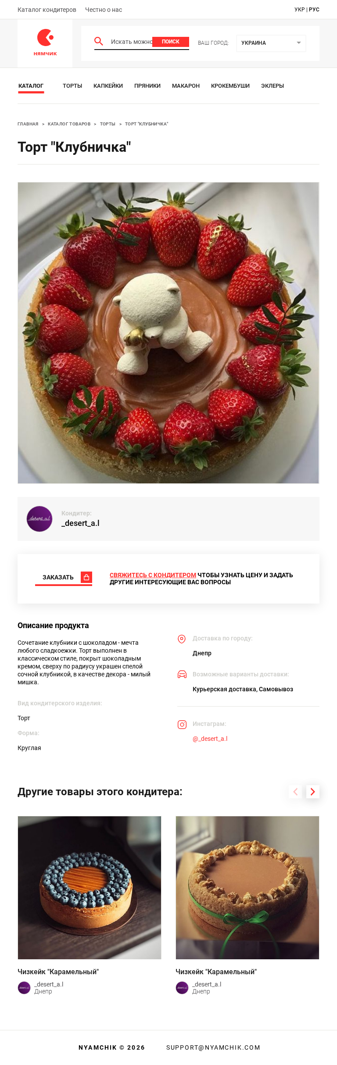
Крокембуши (230, 85)
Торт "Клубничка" (146, 124)
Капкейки (108, 85)
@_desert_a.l (210, 738)
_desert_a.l (80, 523)
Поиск (170, 42)
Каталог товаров (69, 124)
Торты (72, 85)
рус (314, 10)
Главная (28, 124)
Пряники (147, 85)
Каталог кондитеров (47, 9)
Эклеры (272, 85)
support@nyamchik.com (212, 1047)
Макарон (186, 85)
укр (299, 10)
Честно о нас (103, 9)
